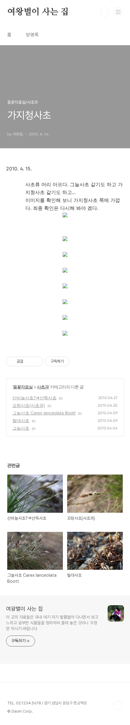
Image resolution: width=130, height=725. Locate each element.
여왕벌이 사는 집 (38, 12)
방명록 (32, 35)
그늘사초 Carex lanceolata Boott (44, 412)
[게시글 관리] (36, 361)
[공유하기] (29, 361)
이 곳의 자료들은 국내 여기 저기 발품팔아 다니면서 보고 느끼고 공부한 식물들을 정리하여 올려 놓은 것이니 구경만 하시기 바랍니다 (52, 623)
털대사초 (20, 420)
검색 (104, 12)
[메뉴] (118, 11)
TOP (118, 705)
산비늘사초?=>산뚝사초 (34, 397)
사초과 (43, 386)
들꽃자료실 (23, 386)
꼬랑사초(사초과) (28, 405)
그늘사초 (20, 428)
